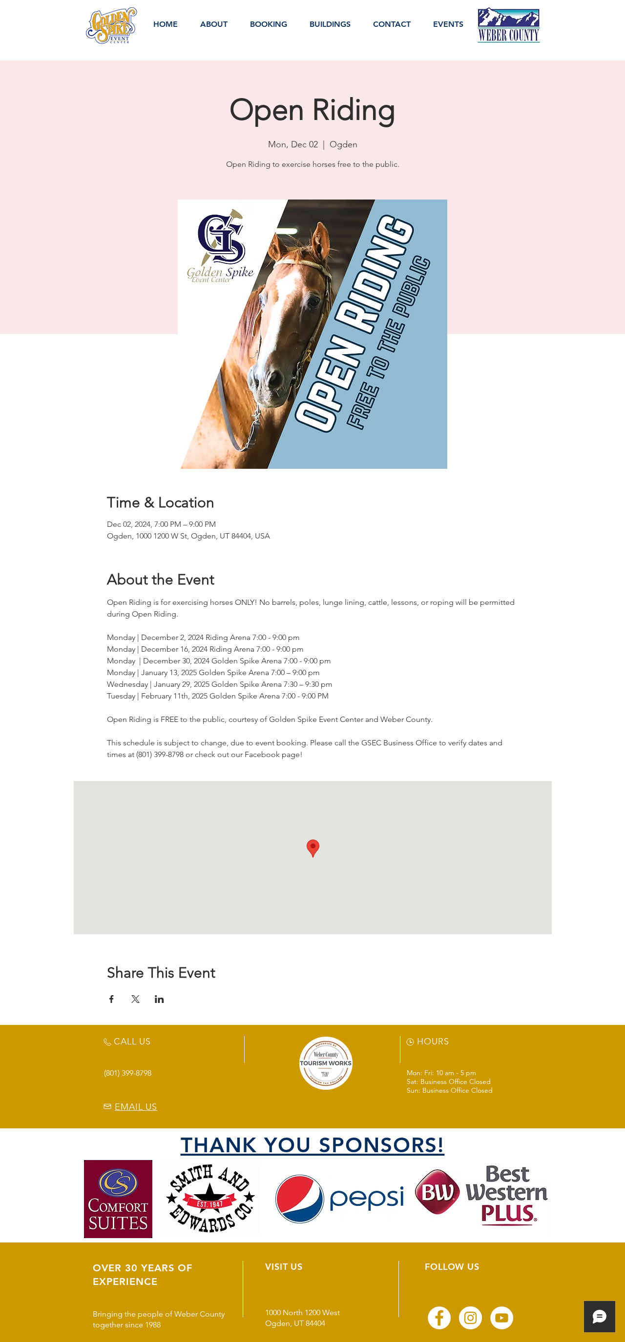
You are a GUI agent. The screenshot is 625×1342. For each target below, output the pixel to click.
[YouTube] (501, 1317)
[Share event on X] (135, 999)
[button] (214, 24)
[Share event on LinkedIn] (159, 999)
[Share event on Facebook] (111, 999)
